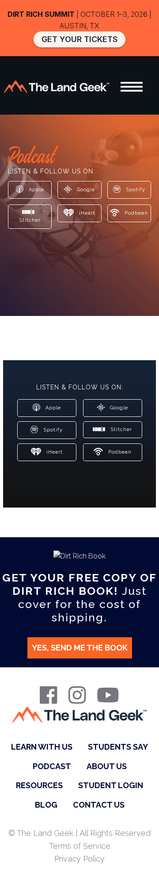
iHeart (86, 213)
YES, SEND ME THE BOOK (80, 647)
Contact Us (99, 804)
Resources (39, 785)
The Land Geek (57, 86)
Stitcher (30, 220)
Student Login (110, 785)
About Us (107, 766)
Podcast (52, 766)
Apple (35, 189)
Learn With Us (41, 746)
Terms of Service (79, 846)
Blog (46, 804)
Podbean (135, 213)
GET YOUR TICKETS (79, 39)
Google (85, 189)
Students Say (118, 746)
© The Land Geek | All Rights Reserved (79, 833)
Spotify (134, 189)
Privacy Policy (79, 858)
